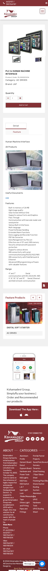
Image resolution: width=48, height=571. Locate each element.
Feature (17, 132)
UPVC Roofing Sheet (38, 510)
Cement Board (25, 462)
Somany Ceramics (36, 466)
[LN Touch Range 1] (26, 180)
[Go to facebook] (42, 564)
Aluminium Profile (24, 457)
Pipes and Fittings (23, 510)
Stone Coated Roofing (38, 485)
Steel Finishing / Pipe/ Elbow (39, 473)
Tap (34, 496)
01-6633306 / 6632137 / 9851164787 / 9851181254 (9, 534)
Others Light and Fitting (25, 504)
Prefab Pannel (38, 456)
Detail (16, 126)
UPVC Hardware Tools (37, 502)
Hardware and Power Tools (25, 473)
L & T (22, 487)
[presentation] (33, 297)
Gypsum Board (26, 468)
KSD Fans (23, 481)
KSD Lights (24, 478)
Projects (36, 459)
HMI (7, 198)
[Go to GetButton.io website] (42, 568)
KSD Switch (24, 484)
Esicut (22, 465)
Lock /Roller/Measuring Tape (27, 496)
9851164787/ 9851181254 (8, 552)
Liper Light (24, 490)
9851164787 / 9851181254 (8, 544)
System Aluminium (37, 491)
